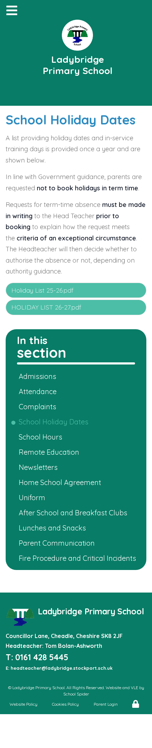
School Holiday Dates (54, 421)
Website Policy (23, 704)
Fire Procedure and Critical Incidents (78, 558)
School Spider (76, 694)
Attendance (39, 391)
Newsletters (39, 467)
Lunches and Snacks (53, 527)
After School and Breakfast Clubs (74, 512)
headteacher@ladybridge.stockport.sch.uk (61, 668)
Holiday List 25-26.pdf (42, 290)
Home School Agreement (61, 482)
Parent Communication (58, 543)
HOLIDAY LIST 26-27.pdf (46, 307)
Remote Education (50, 452)
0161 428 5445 (41, 657)
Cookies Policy (65, 704)
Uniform (33, 497)
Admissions (38, 376)
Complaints (38, 406)
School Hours (41, 437)
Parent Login (106, 704)
